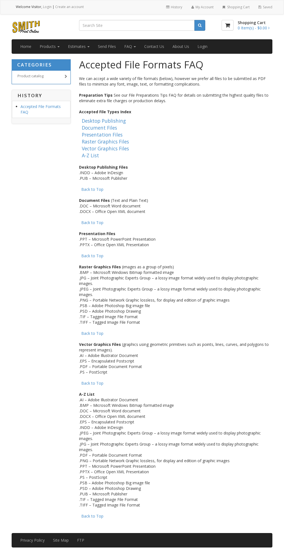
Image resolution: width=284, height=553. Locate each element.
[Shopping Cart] (228, 25)
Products (48, 46)
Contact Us (154, 46)
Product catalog (30, 75)
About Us (181, 46)
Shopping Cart (238, 7)
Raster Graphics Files (105, 141)
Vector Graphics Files (105, 148)
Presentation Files (102, 134)
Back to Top (92, 189)
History (176, 7)
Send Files (107, 46)
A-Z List (90, 155)
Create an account (69, 6)
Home (25, 46)
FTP (80, 540)
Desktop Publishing (104, 120)
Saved (267, 7)
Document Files (99, 127)
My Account (204, 7)
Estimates (77, 46)
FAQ (128, 46)
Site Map (61, 540)
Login (47, 6)
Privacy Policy (32, 540)
